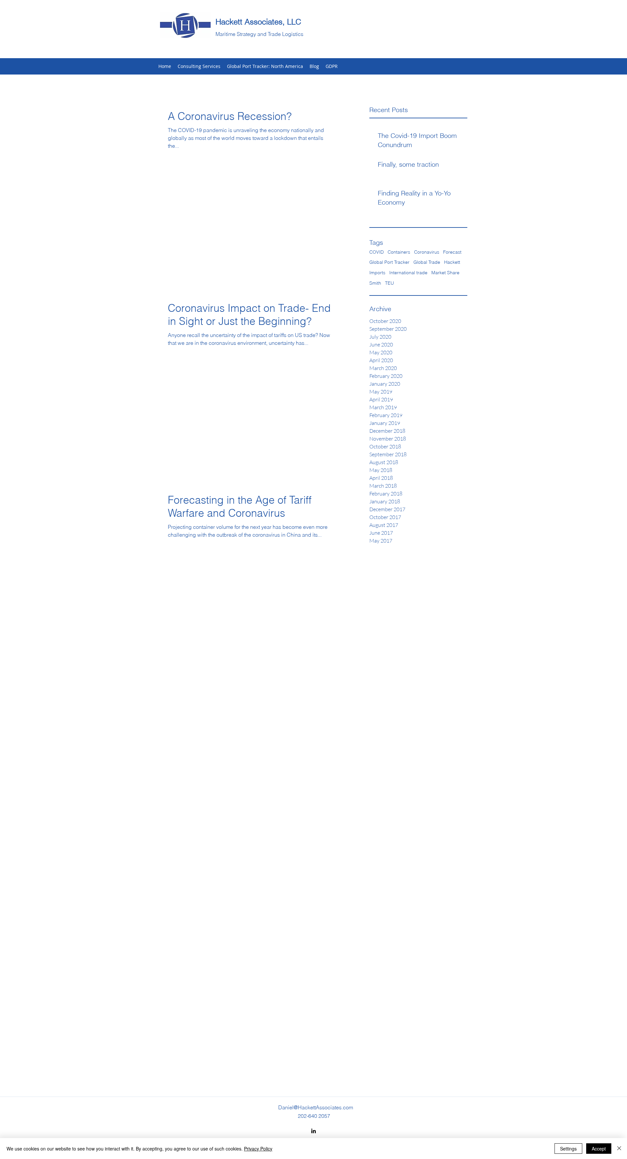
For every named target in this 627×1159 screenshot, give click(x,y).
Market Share (445, 273)
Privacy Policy (258, 1148)
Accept (599, 1148)
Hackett (452, 262)
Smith (375, 283)
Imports (377, 273)
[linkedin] (313, 1131)
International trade (408, 273)
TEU (389, 283)
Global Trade (426, 262)
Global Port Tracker (389, 262)
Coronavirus (426, 252)
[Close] (619, 1148)
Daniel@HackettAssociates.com (315, 1107)
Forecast (452, 252)
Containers (399, 252)
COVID (376, 252)
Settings (568, 1148)
